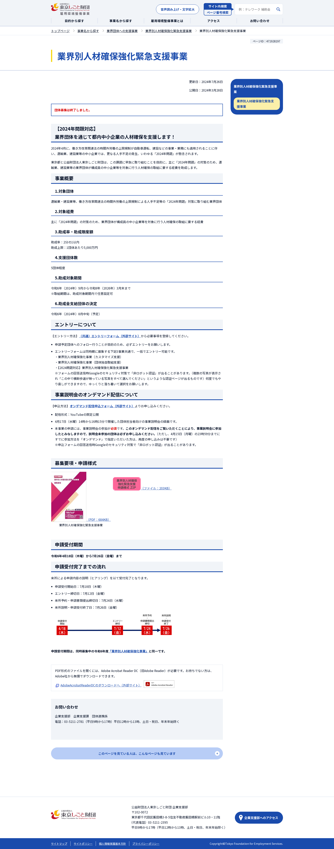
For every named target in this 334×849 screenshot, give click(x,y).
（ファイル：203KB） (156, 488)
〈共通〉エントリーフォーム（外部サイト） (110, 336)
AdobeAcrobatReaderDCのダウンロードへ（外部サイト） (100, 685)
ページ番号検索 (217, 12)
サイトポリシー (83, 844)
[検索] (278, 9)
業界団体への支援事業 (122, 30)
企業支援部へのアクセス (261, 817)
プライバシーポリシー (145, 844)
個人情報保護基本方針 (112, 844)
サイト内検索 (217, 6)
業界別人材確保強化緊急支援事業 (168, 30)
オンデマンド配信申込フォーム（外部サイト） (102, 406)
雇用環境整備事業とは (167, 20)
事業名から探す (120, 20)
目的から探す (74, 20)
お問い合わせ (260, 20)
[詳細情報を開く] (137, 753)
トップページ (60, 30)
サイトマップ (59, 844)
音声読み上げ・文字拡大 (178, 9)
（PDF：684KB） (98, 519)
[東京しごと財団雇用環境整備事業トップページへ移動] (70, 9)
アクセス (213, 20)
